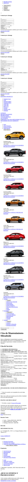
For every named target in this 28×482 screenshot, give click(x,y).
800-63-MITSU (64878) (11, 445)
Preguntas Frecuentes (11, 325)
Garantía (8, 318)
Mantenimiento (9, 316)
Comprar (8, 300)
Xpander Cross (6, 109)
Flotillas (5, 8)
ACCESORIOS (20, 145)
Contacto (9, 321)
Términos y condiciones (8, 462)
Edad (11, 361)
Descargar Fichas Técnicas (9, 457)
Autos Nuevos (7, 129)
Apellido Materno (18, 358)
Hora (16, 379)
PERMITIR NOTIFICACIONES (8, 480)
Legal (4, 460)
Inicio (4, 124)
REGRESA (3, 376)
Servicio (5, 7)
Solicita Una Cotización (11, 301)
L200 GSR (5, 104)
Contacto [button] (5, 320)
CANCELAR (3, 329)
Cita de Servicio (7, 125)
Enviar (2, 32)
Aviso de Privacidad (16, 403)
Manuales (8, 317)
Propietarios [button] (6, 310)
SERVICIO (6, 3)
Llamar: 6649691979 (5, 436)
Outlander (5, 110)
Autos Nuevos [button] (6, 128)
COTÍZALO (13, 145)
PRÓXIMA (3, 371)
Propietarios (9, 312)
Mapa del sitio (6, 465)
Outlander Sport (7, 99)
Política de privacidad (15, 409)
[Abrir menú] (1, 122)
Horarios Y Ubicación (11, 324)
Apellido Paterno (18, 356)
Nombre (16, 353)
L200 (4, 100)
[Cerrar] (1, 18)
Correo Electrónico (19, 365)
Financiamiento (9, 304)
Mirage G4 (5, 106)
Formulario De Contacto (9, 442)
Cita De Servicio (10, 313)
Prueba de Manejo (7, 127)
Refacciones (6, 10)
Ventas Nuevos (7, 5)
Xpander (5, 108)
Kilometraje (15, 382)
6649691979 (15, 120)
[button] (7, 96)
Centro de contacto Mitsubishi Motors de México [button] (14, 444)
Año (11, 375)
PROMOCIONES (7, 1)
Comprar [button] (5, 299)
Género (12, 362)
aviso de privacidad (5, 31)
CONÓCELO (6, 145)
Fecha (15, 378)
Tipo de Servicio (18, 381)
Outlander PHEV (7, 101)
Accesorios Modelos (11, 315)
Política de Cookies (7, 461)
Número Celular (18, 368)
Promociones (9, 303)
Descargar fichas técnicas (12, 307)
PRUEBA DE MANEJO (9, 146)
